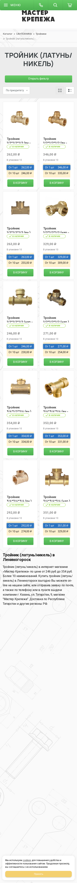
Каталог (7, 33)
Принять (38, 874)
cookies (27, 860)
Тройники (41, 33)
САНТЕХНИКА (24, 33)
